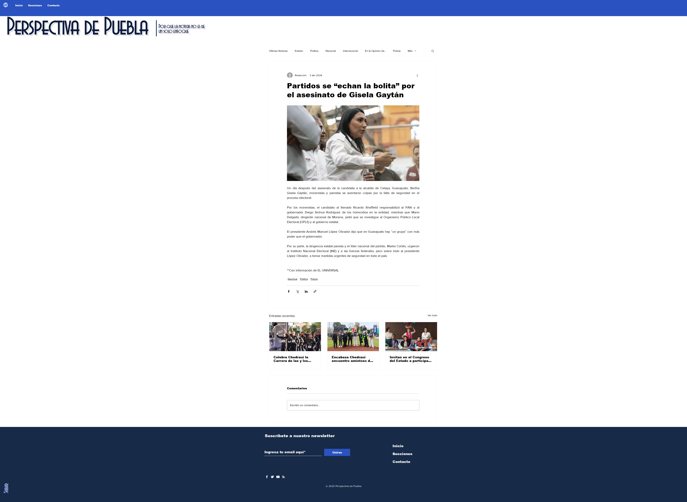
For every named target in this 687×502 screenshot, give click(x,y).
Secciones (402, 454)
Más (410, 50)
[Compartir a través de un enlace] (315, 291)
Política (314, 50)
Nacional (331, 50)
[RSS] (283, 477)
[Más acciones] (417, 75)
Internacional (350, 50)
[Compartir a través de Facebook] (288, 291)
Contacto (401, 462)
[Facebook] (267, 477)
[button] (432, 50)
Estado (299, 50)
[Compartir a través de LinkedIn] (306, 291)
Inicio (398, 446)
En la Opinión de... (375, 50)
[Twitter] (272, 477)
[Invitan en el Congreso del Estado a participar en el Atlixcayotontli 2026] (411, 336)
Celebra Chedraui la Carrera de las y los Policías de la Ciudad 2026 (292, 359)
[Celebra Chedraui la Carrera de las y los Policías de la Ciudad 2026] (295, 336)
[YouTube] (278, 477)
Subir (6, 489)
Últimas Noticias (278, 50)
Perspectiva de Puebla (76, 27)
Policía (397, 50)
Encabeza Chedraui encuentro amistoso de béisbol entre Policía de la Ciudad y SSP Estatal (352, 359)
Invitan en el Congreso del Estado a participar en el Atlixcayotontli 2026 (410, 359)
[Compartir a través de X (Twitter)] (297, 291)
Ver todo (432, 315)
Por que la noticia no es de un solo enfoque (181, 28)
